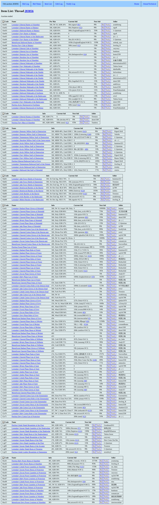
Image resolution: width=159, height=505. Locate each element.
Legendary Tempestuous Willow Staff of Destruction (30, 137)
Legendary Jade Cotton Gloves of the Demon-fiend (30, 289)
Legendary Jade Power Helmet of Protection (27, 488)
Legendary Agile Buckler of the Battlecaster (27, 197)
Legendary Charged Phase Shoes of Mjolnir (27, 321)
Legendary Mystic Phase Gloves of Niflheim (27, 342)
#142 (84, 194)
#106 (89, 286)
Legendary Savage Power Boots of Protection (28, 470)
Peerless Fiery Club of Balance (22, 45)
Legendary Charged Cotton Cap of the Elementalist (30, 396)
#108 (94, 360)
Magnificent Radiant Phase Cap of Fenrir (26, 280)
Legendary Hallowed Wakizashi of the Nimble (28, 81)
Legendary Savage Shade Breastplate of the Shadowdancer (32, 431)
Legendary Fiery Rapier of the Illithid (25, 39)
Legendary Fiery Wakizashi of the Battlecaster (28, 102)
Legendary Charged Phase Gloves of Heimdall (28, 211)
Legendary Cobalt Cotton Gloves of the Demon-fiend (30, 298)
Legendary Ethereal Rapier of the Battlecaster (28, 37)
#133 (89, 411)
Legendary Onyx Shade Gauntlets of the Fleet (28, 443)
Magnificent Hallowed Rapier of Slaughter (27, 42)
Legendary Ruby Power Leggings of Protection (28, 479)
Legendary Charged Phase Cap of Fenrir (26, 268)
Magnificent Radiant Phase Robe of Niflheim (27, 345)
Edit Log (59, 4)
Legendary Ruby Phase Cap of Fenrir (25, 277)
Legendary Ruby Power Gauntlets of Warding (28, 496)
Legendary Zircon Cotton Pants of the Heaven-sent (29, 241)
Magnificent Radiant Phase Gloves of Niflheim (28, 348)
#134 (85, 324)
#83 (84, 312)
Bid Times (37, 4)
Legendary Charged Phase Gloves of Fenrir (27, 256)
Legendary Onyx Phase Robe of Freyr (25, 315)
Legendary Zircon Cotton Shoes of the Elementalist (30, 405)
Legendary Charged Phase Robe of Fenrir (26, 259)
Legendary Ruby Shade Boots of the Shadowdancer (30, 434)
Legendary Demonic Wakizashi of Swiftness (27, 90)
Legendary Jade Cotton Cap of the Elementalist (28, 408)
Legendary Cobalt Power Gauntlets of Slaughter (28, 467)
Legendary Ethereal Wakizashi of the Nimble (27, 69)
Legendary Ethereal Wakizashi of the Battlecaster (29, 96)
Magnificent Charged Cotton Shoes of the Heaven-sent (31, 244)
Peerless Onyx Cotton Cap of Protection (26, 416)
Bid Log (25, 4)
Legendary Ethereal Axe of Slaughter (25, 51)
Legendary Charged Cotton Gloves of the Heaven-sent (31, 235)
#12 (78, 45)
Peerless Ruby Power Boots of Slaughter (26, 461)
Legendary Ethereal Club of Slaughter (25, 48)
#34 (80, 476)
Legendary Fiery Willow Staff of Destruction (27, 155)
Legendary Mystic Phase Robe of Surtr (25, 366)
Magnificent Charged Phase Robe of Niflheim (28, 351)
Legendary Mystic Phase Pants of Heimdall (27, 220)
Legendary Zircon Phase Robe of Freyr (25, 312)
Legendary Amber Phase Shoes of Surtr (26, 375)
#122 (80, 431)
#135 (82, 467)
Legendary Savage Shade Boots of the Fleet (27, 440)
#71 (79, 428)
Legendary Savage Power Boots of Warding (27, 493)
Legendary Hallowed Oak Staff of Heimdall (27, 170)
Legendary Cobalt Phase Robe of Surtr (25, 378)
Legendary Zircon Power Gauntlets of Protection (29, 473)
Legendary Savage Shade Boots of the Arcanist (28, 446)
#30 (83, 482)
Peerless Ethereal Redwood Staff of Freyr (26, 161)
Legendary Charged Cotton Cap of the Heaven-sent (30, 229)
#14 (84, 54)
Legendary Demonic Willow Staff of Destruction (29, 131)
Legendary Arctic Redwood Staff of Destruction (28, 167)
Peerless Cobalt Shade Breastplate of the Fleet (28, 425)
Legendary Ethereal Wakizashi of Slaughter (27, 63)
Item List (48, 4)
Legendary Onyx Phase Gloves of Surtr (25, 390)
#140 (89, 134)
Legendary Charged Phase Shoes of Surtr (26, 360)
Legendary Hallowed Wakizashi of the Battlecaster (29, 99)
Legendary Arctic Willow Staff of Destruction (28, 143)
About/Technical (149, 4)
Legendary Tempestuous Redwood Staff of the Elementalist (33, 164)
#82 (86, 217)
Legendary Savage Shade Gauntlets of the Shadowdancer (32, 428)
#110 (89, 256)
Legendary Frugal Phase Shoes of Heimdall (27, 223)
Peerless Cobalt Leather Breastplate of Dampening (29, 452)
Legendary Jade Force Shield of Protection (27, 179)
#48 (85, 381)
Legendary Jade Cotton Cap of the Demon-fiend (28, 295)
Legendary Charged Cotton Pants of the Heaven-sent (30, 232)
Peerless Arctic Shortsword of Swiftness (26, 105)
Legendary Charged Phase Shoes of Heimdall (27, 217)
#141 (84, 131)
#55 (80, 28)
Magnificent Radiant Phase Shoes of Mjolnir (27, 333)
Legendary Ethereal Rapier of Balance (25, 28)
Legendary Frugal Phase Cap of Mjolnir (26, 324)
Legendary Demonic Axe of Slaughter (25, 54)
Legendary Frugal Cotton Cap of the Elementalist (29, 402)
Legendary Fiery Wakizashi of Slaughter (26, 66)
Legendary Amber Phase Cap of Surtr (25, 372)
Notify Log (70, 4)
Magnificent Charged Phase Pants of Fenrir (27, 283)
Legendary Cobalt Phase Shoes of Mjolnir (26, 330)
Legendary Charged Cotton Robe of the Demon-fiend (30, 286)
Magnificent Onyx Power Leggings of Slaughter (29, 502)
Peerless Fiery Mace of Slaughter (23, 123)
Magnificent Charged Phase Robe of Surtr (26, 393)
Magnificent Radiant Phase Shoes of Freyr (26, 318)
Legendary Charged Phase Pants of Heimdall (27, 214)
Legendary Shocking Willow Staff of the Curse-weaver (31, 140)
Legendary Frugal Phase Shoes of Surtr (25, 369)
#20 (87, 321)
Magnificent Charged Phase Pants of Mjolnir (27, 336)
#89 (86, 149)
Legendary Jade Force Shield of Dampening (27, 182)
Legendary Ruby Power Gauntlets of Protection (28, 485)
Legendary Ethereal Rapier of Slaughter (26, 25)
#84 (87, 143)
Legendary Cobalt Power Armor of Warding (27, 499)
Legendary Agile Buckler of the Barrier (25, 194)
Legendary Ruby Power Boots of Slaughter (27, 464)
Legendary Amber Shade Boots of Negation (27, 449)
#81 (78, 25)
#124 (82, 191)
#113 (76, 434)
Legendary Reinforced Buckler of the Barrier (27, 188)
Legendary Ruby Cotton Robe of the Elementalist (29, 413)
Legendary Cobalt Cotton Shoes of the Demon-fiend (30, 292)
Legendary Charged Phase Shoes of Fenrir (26, 265)
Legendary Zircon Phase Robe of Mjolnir (26, 327)
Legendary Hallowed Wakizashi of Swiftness (27, 93)
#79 (93, 277)
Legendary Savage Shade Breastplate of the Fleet (29, 437)
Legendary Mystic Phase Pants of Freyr (25, 306)
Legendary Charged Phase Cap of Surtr (25, 357)
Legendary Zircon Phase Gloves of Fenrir (26, 274)
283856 (29, 11)
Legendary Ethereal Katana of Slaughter (26, 117)
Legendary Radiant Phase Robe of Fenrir (26, 250)
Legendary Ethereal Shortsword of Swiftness (27, 108)
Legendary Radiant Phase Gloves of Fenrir (27, 253)
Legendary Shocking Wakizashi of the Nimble (28, 84)
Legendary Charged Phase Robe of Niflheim (27, 339)
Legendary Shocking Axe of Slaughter (25, 57)
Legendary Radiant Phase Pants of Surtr (26, 354)
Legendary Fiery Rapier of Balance (24, 34)
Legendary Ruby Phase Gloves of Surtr (25, 387)
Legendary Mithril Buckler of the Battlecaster (28, 200)
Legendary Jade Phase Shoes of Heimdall (26, 226)
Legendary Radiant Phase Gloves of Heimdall (28, 208)
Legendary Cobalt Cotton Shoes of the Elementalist (30, 411)
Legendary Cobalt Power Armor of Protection (28, 482)
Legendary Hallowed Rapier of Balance (25, 31)
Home (136, 4)
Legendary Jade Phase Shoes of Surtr (25, 384)
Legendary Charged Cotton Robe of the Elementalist (30, 399)
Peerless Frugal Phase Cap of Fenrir (24, 247)
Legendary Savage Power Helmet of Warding (28, 491)
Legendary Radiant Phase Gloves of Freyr (26, 301)
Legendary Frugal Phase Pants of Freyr (25, 309)
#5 (89, 318)
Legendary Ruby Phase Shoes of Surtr (25, 381)
